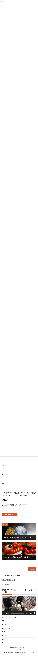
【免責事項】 (6, 584)
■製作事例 (5, 624)
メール (4, 474)
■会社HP (4, 639)
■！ (3, 643)
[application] (19, 605)
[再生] (4, 613)
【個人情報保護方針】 (9, 580)
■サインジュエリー (7, 628)
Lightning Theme (22, 652)
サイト (4, 483)
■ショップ (5, 635)
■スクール (5, 632)
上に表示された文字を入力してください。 (15, 505)
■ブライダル (5, 621)
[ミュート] (31, 613)
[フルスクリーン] (34, 613)
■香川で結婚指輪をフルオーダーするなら (13, 617)
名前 (4, 465)
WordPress (13, 652)
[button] (19, 605)
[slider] (17, 613)
